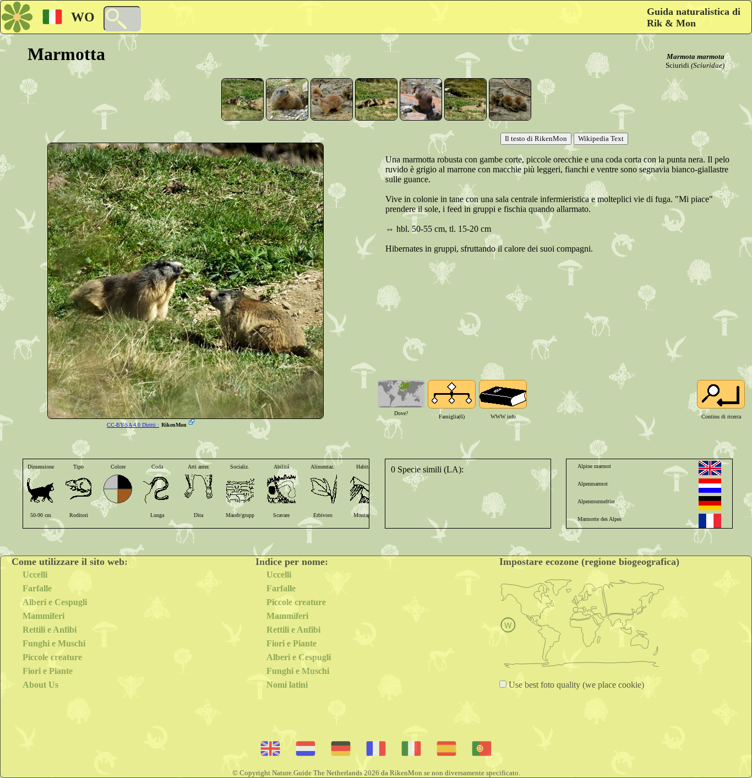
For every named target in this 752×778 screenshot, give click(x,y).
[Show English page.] (710, 468)
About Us (40, 684)
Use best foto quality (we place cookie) (575, 684)
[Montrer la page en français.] (710, 521)
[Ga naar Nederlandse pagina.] (710, 485)
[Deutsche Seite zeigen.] (710, 503)
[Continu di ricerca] (721, 394)
